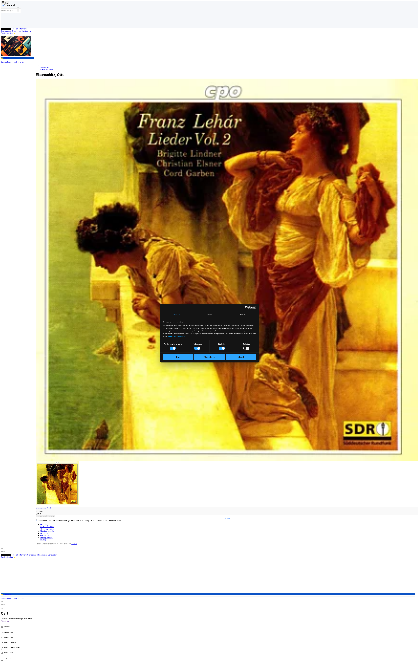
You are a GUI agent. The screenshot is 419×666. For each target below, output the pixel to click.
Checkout (5, 621)
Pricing (43, 540)
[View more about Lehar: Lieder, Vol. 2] (227, 460)
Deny (178, 357)
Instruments (19, 62)
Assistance (44, 535)
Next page (51, 516)
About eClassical (47, 529)
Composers (6, 29)
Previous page (41, 516)
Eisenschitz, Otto (46, 69)
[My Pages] (5, 24)
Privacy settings (46, 538)
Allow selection (209, 357)
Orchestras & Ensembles (11, 31)
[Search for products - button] (18, 9)
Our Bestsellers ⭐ (8, 33)
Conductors (26, 31)
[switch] (197, 348)
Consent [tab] (176, 315)
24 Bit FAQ (44, 533)
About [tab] (242, 315)
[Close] (2, 548)
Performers (22, 29)
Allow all (241, 357)
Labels (14, 29)
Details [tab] (209, 315)
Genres (4, 62)
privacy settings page (176, 336)
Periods (10, 62)
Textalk (74, 544)
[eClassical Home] (18, 5)
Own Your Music (47, 527)
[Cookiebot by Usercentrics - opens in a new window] (246, 307)
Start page (44, 524)
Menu (6, 3)
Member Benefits (47, 531)
